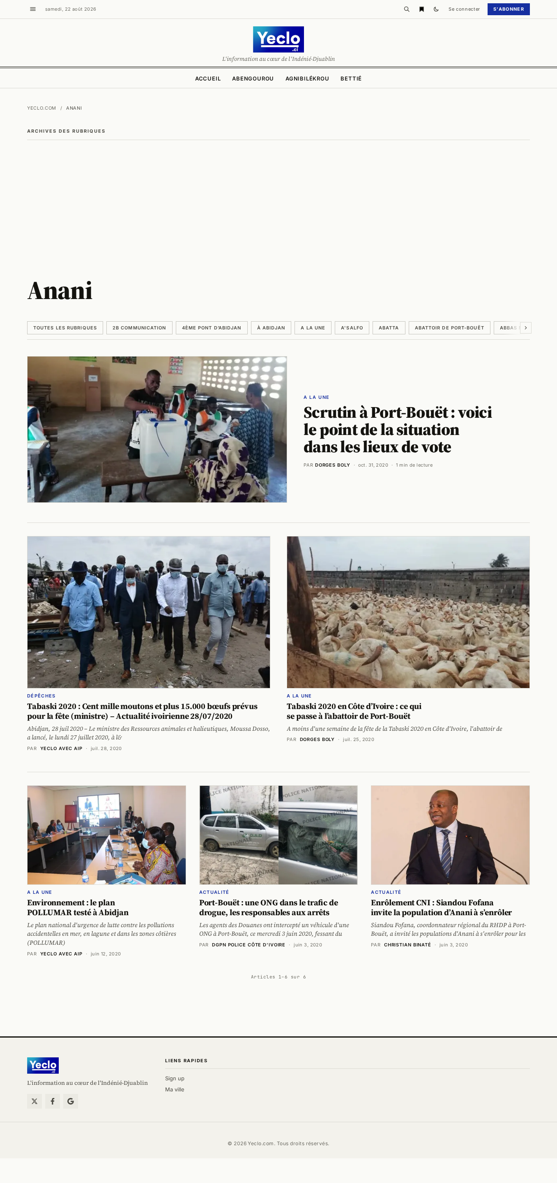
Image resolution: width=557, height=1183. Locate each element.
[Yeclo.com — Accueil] (43, 1065)
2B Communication (139, 328)
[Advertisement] (278, 201)
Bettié (351, 78)
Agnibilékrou (307, 78)
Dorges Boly (332, 465)
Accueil (208, 78)
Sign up (174, 1078)
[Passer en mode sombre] (436, 9)
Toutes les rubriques (65, 328)
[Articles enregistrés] (421, 9)
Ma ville (174, 1089)
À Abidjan (271, 328)
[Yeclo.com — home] (278, 39)
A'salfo (352, 328)
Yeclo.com (41, 108)
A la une (313, 328)
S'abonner (508, 9)
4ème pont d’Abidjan (212, 328)
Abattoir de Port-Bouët (449, 328)
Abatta (389, 328)
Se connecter (464, 9)
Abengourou (253, 78)
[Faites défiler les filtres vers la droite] (526, 328)
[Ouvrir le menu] (33, 9)
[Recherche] (406, 9)
